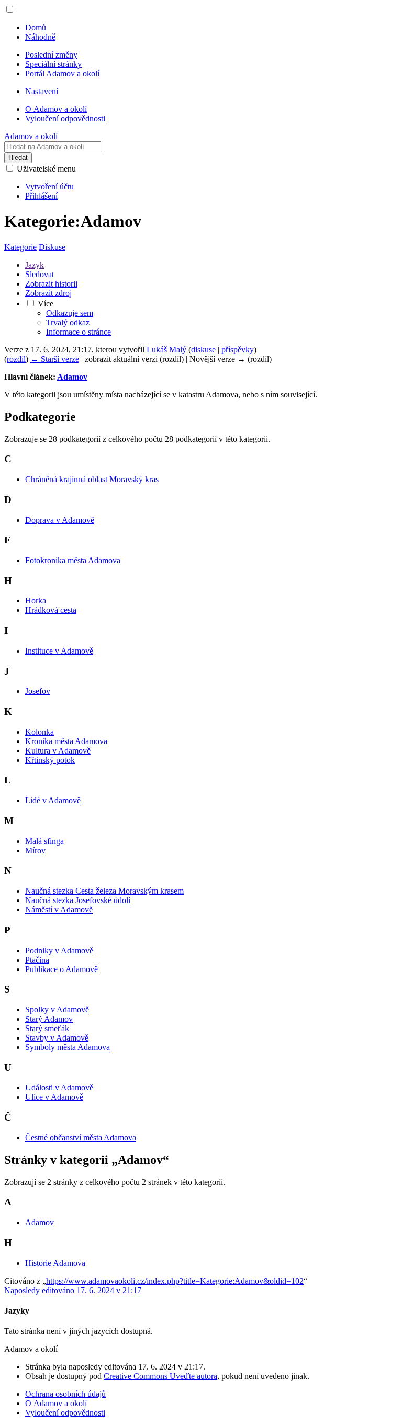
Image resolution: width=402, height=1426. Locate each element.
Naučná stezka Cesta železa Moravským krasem (104, 890)
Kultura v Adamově (58, 750)
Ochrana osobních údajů (65, 1393)
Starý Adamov (49, 1018)
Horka (35, 600)
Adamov (72, 376)
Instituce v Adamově (59, 650)
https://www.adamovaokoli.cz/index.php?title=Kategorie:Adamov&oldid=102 (175, 1280)
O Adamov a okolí (56, 1403)
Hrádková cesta (50, 610)
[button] (9, 9)
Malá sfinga (44, 841)
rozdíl (16, 359)
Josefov (37, 691)
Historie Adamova (55, 1263)
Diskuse (52, 247)
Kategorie (20, 247)
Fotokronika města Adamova (72, 560)
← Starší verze (54, 359)
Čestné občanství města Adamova (80, 1137)
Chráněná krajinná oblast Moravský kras (92, 479)
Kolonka (39, 731)
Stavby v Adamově (56, 1037)
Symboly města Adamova (67, 1047)
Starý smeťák (47, 1028)
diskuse (203, 349)
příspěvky (237, 349)
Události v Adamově (59, 1087)
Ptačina (37, 959)
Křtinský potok (50, 760)
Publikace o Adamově (61, 969)
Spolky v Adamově (57, 1009)
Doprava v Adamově (59, 520)
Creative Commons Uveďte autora (160, 1376)
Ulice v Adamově (54, 1096)
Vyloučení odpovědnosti (65, 1412)
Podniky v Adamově (59, 950)
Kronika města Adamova (66, 741)
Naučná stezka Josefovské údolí (77, 900)
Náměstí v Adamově (59, 909)
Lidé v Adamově (53, 800)
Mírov (35, 850)
